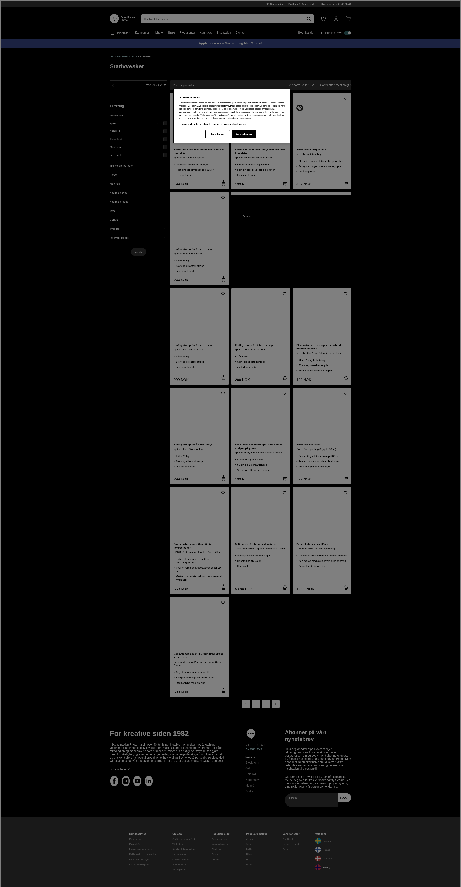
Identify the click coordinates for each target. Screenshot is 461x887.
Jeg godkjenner (244, 134)
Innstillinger (217, 134)
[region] (231, 116)
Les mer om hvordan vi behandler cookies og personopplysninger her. (213, 124)
